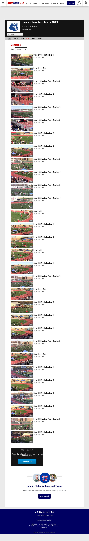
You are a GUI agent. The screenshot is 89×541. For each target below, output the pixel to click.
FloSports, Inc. (49, 515)
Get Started (44, 496)
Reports (24, 38)
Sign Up (71, 3)
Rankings (36, 3)
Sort (12, 49)
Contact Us (34, 524)
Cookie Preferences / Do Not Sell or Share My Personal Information (43, 526)
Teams (61, 3)
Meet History (11, 34)
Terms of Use (52, 524)
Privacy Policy (43, 524)
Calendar (45, 3)
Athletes (54, 3)
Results (28, 3)
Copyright (42, 515)
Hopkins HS (33, 26)
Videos (33, 38)
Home (9, 38)
